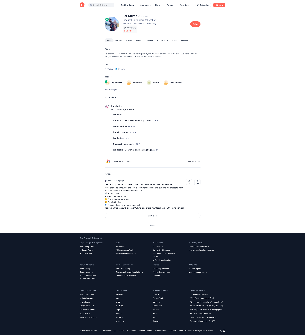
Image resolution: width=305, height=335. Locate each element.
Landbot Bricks (120, 126)
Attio (118, 302)
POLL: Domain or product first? (202, 298)
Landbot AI (118, 114)
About (109, 40)
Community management (126, 275)
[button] (106, 180)
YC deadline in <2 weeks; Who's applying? (206, 302)
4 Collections (162, 40)
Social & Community (124, 265)
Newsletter (107, 331)
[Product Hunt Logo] (82, 5)
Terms (133, 331)
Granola (119, 313)
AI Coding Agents (86, 250)
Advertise (184, 5)
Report (152, 225)
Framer (156, 310)
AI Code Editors (86, 253)
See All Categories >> (198, 272)
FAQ (127, 331)
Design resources (86, 272)
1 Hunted (149, 40)
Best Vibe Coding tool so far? (201, 313)
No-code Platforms (87, 310)
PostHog (119, 306)
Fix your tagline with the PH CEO (202, 321)
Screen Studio (158, 298)
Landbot (117, 138)
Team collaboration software (164, 253)
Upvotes (139, 40)
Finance (156, 265)
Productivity (158, 243)
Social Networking (123, 269)
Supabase (120, 321)
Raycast (119, 317)
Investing (156, 275)
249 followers (139, 24)
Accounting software (161, 269)
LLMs (118, 243)
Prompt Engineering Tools (126, 253)
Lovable (119, 294)
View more (152, 216)
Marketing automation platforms (201, 250)
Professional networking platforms (129, 272)
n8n (117, 298)
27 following (151, 24)
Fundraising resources (161, 272)
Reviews (184, 40)
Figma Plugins (85, 313)
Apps (115, 331)
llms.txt (180, 331)
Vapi (118, 310)
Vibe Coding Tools (87, 247)
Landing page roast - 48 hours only (203, 317)
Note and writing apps (161, 250)
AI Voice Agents (195, 269)
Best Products (127, 5)
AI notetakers (158, 247)
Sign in (220, 5)
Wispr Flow (157, 306)
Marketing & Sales (196, 243)
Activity (128, 40)
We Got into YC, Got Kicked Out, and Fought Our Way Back (207, 306)
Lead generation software (199, 247)
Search (155, 257)
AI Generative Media (88, 279)
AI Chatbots (120, 247)
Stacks (174, 40)
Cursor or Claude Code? (199, 294)
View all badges (111, 90)
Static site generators (88, 317)
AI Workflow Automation (162, 260)
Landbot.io (116, 106)
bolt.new (156, 302)
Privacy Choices (160, 331)
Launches (144, 5)
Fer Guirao (111, 180)
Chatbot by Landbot (122, 144)
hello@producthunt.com (204, 331)
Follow (195, 24)
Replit (155, 313)
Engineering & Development (91, 243)
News (157, 5)
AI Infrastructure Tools (124, 250)
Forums (170, 5)
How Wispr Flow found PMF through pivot (206, 310)
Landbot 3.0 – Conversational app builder (132, 120)
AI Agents (193, 265)
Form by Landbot (121, 132)
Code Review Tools (87, 306)
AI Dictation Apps (86, 298)
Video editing (85, 269)
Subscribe (204, 5)
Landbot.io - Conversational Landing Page (132, 150)
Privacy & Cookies (145, 331)
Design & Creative (87, 265)
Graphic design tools (88, 275)
